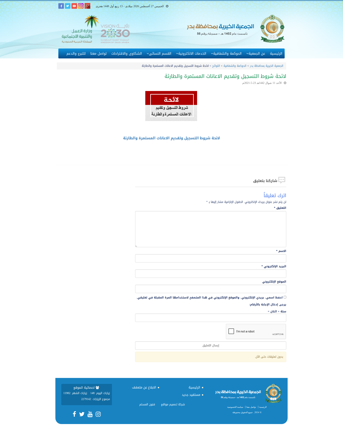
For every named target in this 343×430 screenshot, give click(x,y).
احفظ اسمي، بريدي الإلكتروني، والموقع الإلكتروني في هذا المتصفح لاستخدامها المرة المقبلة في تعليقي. (210, 298)
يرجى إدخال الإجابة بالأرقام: (267, 305)
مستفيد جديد (191, 395)
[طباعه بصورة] (275, 148)
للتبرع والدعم (76, 53)
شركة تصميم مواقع (173, 404)
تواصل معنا (98, 53)
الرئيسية (276, 53)
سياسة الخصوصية (235, 407)
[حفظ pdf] (268, 148)
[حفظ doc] (261, 148)
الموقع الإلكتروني (274, 282)
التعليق (280, 208)
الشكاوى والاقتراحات (126, 53)
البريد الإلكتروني (273, 266)
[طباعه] (282, 148)
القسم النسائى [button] (160, 53)
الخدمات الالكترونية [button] (192, 53)
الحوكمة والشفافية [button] (227, 53)
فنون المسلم (147, 404)
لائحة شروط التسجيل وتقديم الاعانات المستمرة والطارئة (171, 138)
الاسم (281, 251)
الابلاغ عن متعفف (144, 387)
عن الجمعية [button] (257, 53)
